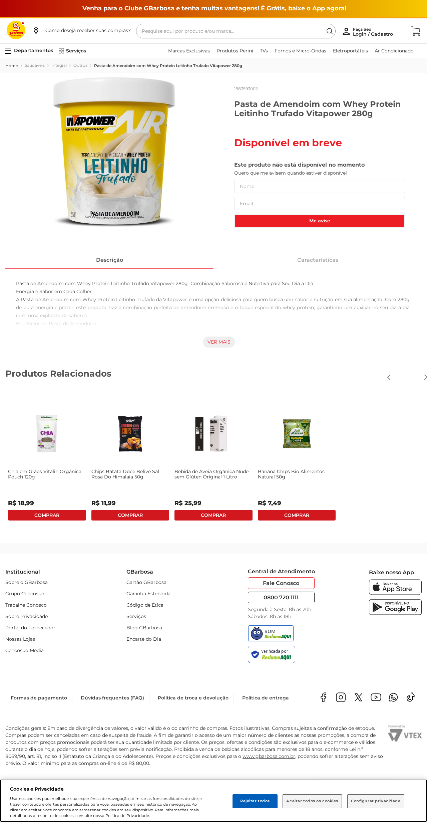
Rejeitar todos (255, 801)
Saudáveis (35, 65)
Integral (59, 65)
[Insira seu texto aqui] (393, 698)
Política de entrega (265, 698)
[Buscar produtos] (329, 31)
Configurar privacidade (376, 801)
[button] (81, 30)
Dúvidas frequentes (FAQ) (112, 698)
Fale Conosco (281, 583)
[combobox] (236, 31)
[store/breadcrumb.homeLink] (11, 66)
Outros (80, 65)
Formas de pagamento (39, 698)
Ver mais (219, 342)
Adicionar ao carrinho (47, 515)
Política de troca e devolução (193, 698)
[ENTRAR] (373, 31)
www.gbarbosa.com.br (269, 756)
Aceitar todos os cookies (312, 801)
